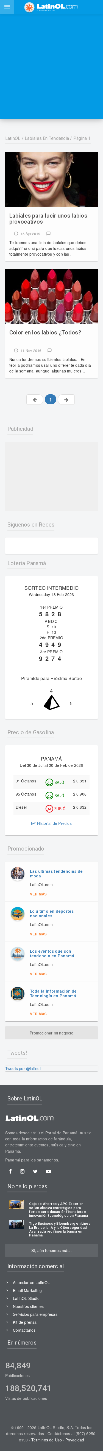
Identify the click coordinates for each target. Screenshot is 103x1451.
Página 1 (82, 138)
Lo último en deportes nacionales (52, 913)
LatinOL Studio (26, 1298)
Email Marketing (27, 1290)
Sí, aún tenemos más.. (51, 1250)
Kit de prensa (25, 1322)
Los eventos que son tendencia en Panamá (52, 953)
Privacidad (74, 1440)
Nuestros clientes (28, 1306)
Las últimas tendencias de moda (56, 873)
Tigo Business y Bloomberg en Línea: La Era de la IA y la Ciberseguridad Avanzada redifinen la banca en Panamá (60, 1229)
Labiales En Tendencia (47, 138)
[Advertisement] (51, 66)
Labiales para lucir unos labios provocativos (48, 219)
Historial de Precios (53, 823)
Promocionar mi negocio (51, 1033)
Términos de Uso (46, 1440)
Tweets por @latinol (23, 1068)
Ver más (38, 894)
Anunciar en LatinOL (31, 1282)
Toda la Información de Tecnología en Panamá (53, 993)
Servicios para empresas (35, 1314)
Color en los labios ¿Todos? (45, 332)
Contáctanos (24, 1330)
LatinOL (13, 138)
